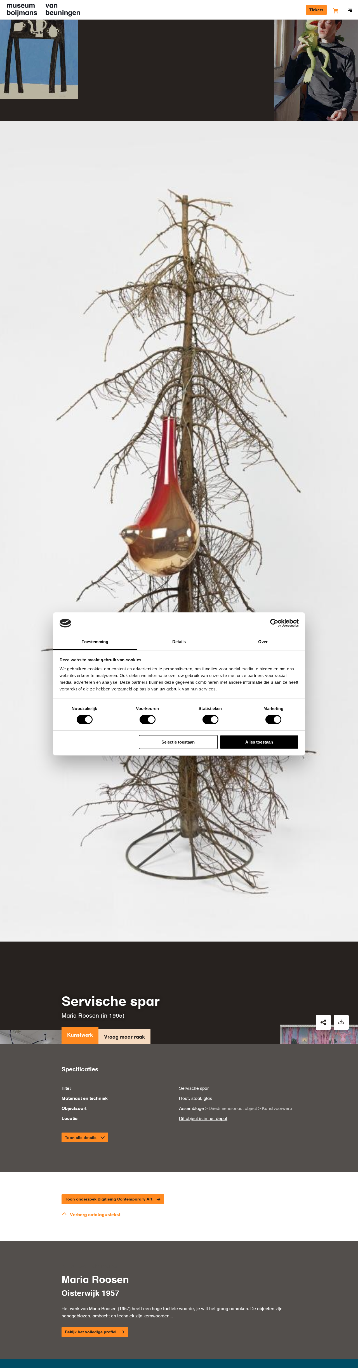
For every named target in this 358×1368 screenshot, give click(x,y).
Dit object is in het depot (203, 1119)
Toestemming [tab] (95, 641)
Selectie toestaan (178, 742)
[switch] (148, 719)
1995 (116, 1016)
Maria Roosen (80, 1016)
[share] (323, 1022)
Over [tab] (263, 641)
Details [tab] (179, 641)
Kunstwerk (80, 1035)
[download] (341, 1022)
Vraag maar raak (124, 1037)
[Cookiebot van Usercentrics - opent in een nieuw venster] (274, 623)
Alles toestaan (259, 742)
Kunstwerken (34, 32)
